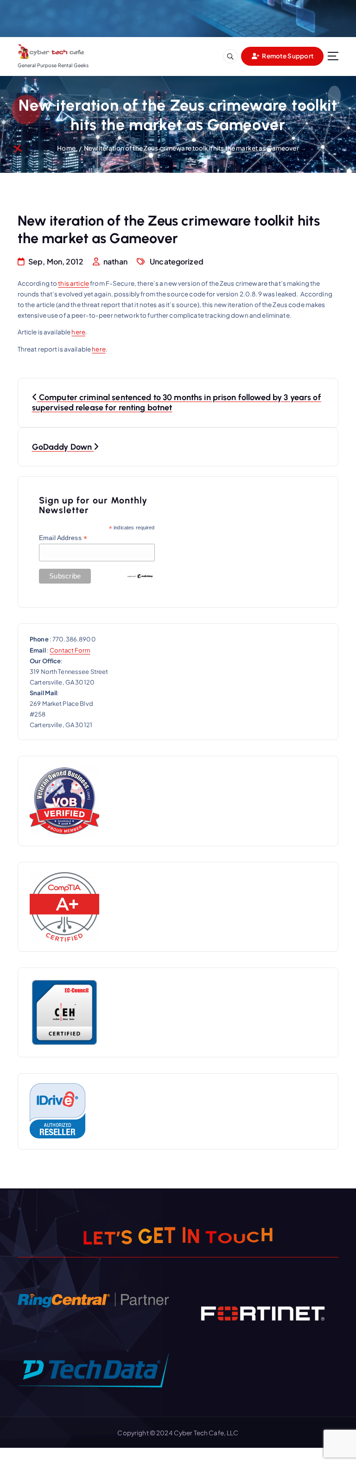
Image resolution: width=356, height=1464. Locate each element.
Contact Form (70, 650)
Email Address (63, 538)
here (78, 332)
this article (73, 283)
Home (66, 148)
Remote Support (287, 56)
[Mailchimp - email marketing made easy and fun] (140, 575)
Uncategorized (176, 261)
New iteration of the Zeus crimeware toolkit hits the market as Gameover (191, 148)
